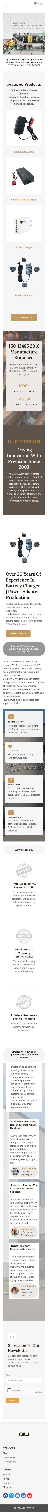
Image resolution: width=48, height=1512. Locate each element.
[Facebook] (5, 1495)
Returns (7, 1483)
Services (7, 1474)
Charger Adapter (24, 295)
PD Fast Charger (24, 247)
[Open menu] (7, 4)
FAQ (5, 1453)
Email (8, 1375)
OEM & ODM (9, 1457)
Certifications (9, 1461)
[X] (11, 1495)
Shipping (7, 1487)
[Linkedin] (23, 1495)
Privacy (6, 1479)
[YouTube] (29, 1495)
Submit (12, 1400)
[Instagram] (17, 1495)
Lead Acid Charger (24, 151)
